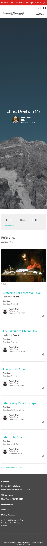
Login (28, 545)
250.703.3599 (14, 486)
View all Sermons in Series (12, 467)
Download (9, 225)
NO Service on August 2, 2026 (28, 3)
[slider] (15, 220)
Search (38, 8)
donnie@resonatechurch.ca (18, 489)
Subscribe (5, 509)
